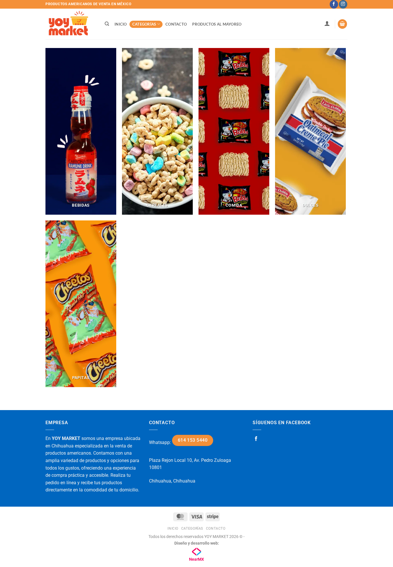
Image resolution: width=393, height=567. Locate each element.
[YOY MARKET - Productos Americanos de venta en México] (69, 24)
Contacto (176, 24)
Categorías (144, 24)
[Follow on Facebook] (334, 4)
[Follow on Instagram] (343, 4)
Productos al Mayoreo (216, 24)
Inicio (121, 24)
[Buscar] (107, 23)
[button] (327, 23)
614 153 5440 (193, 440)
